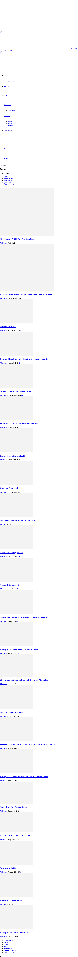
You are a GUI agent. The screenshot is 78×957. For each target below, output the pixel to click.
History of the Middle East (11, 900)
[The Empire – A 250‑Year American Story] (27, 235)
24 (22, 395)
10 (19, 556)
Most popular (8, 180)
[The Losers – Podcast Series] (16, 708)
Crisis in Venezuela (8, 327)
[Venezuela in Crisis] (16, 864)
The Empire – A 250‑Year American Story (17, 239)
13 (17, 524)
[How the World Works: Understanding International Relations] (27, 290)
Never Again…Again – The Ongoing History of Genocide (24, 617)
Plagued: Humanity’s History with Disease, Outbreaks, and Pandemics (29, 744)
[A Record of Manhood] (16, 581)
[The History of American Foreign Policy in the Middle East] (16, 676)
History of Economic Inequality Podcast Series (19, 649)
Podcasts (7, 116)
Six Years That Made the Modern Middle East (19, 423)
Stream (10, 125)
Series (10, 121)
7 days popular (9, 182)
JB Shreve (3, 243)
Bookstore (7, 149)
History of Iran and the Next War (14, 933)
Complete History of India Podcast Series (17, 836)
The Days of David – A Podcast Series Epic (17, 520)
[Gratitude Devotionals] (16, 484)
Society (6, 95)
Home (2, 165)
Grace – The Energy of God (11, 553)
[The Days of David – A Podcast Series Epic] (16, 516)
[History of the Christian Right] (16, 452)
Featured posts (8, 178)
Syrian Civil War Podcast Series (13, 807)
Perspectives (8, 130)
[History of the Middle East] (16, 896)
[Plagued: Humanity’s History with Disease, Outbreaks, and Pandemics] (16, 740)
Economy (11, 81)
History (6, 86)
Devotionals (12, 110)
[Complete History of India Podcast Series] (16, 832)
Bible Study (7, 105)
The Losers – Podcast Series (11, 712)
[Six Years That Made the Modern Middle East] (16, 419)
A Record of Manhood (9, 585)
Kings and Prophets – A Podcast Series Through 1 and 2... (24, 359)
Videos (10, 123)
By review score (9, 184)
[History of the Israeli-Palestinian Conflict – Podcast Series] (16, 773)
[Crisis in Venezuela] (16, 323)
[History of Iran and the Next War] (16, 928)
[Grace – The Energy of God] (16, 549)
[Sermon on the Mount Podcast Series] (16, 387)
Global (6, 75)
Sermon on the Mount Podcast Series (15, 391)
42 (19, 363)
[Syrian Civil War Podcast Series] (16, 803)
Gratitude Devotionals (9, 488)
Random (7, 186)
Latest (6, 158)
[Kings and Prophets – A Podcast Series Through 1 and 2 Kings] (16, 355)
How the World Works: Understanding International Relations (26, 294)
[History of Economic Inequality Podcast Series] (16, 645)
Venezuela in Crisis (8, 868)
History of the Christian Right (12, 456)
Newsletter (7, 140)
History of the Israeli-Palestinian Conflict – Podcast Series (24, 777)
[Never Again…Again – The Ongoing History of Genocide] (16, 613)
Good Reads (9, 952)
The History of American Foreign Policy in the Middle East (24, 680)
